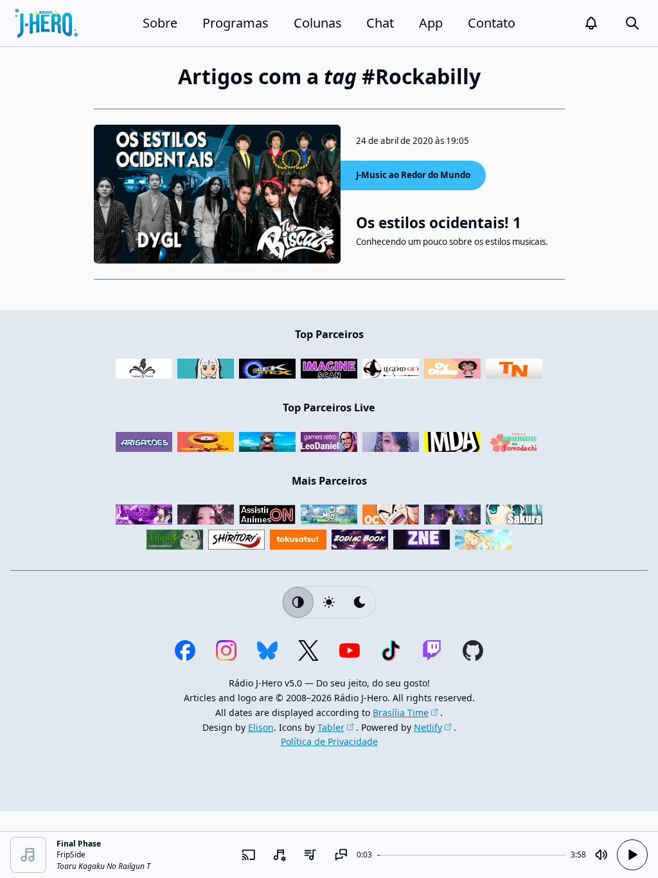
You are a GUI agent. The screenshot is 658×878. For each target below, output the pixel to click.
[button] (591, 23)
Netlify (428, 727)
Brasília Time (401, 712)
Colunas (318, 22)
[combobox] (279, 854)
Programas (235, 22)
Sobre (160, 22)
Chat (380, 22)
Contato (491, 22)
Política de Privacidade (329, 741)
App (431, 22)
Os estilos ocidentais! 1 (438, 223)
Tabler (330, 727)
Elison (261, 727)
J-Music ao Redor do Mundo (413, 175)
